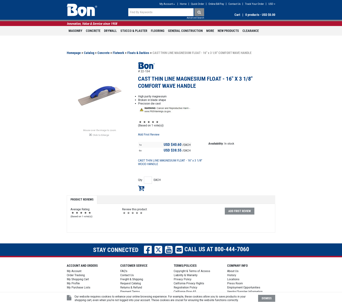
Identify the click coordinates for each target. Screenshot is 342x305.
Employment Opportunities (243, 287)
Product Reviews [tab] (82, 199)
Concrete (93, 31)
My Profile (73, 283)
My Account (74, 271)
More (210, 31)
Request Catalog (130, 283)
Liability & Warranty (186, 275)
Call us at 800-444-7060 (216, 249)
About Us (233, 271)
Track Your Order (254, 3)
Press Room (235, 283)
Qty (140, 180)
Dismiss (267, 298)
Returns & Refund (131, 287)
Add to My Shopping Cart (141, 188)
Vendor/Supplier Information (245, 291)
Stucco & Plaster (133, 31)
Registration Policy (185, 287)
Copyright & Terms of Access (192, 271)
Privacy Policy (182, 279)
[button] (244, 15)
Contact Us (234, 3)
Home (183, 3)
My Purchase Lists (78, 287)
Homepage (74, 53)
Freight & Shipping (131, 279)
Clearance (250, 31)
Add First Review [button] (148, 134)
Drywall (110, 31)
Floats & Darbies (138, 53)
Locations (233, 279)
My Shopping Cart (78, 279)
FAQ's (123, 271)
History (231, 275)
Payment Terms (130, 291)
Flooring (157, 31)
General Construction (185, 31)
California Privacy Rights (189, 283)
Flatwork (118, 53)
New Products (228, 31)
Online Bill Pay (216, 3)
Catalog (89, 53)
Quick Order (197, 3)
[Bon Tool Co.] (82, 10)
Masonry (75, 31)
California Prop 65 (185, 291)
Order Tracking (76, 275)
